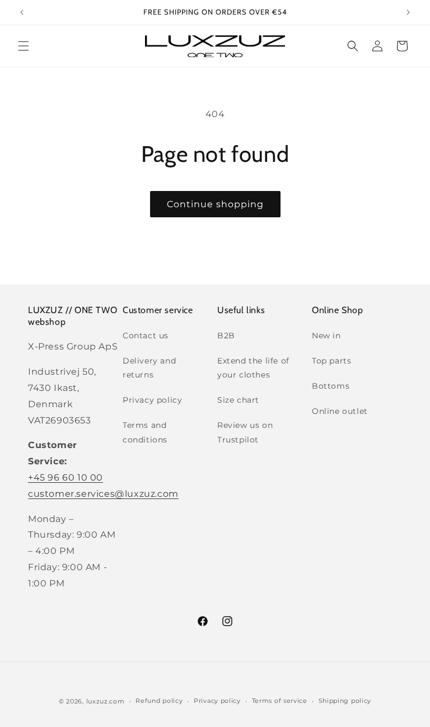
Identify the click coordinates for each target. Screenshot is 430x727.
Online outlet (340, 411)
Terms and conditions (145, 432)
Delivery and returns (149, 368)
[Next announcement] (408, 12)
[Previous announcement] (22, 12)
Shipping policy (345, 701)
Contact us (146, 335)
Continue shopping (215, 204)
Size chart (238, 400)
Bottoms (330, 386)
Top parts (331, 361)
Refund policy (159, 701)
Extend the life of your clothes (253, 368)
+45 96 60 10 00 (65, 477)
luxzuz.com (105, 701)
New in (326, 335)
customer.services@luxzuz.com (103, 493)
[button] (23, 46)
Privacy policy (152, 400)
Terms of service (279, 701)
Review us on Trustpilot (245, 432)
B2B (226, 335)
